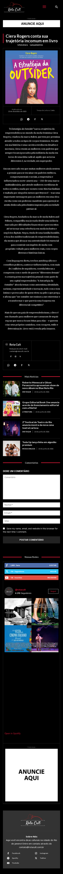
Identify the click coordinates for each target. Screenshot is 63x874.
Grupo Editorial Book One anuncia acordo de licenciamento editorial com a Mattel (40, 405)
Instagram (44, 853)
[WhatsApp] (21, 119)
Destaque (26, 392)
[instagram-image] (18, 611)
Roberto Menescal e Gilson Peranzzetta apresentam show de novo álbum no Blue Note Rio (40, 385)
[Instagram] (15, 356)
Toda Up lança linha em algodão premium (39, 443)
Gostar (52, 565)
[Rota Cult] (6, 351)
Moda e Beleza (28, 449)
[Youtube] (8, 863)
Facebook (16, 853)
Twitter (43, 858)
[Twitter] (42, 119)
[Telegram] (28, 119)
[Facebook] (35, 119)
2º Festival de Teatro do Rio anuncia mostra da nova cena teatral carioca (38, 425)
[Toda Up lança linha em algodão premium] (11, 448)
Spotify (15, 858)
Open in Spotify (13, 733)
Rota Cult (15, 344)
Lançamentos (36, 45)
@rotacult (20, 589)
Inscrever (51, 577)
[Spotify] (8, 858)
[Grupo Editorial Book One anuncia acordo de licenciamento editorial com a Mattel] (11, 408)
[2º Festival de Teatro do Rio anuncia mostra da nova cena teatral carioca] (11, 428)
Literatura (23, 45)
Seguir (53, 571)
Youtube (15, 863)
